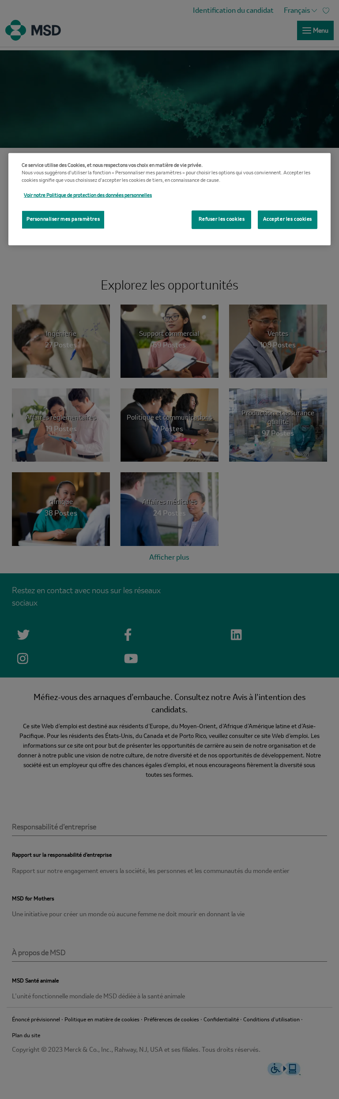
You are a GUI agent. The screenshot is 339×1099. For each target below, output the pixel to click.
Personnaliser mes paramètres (63, 219)
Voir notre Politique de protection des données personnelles (88, 195)
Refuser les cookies (222, 219)
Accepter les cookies (287, 219)
